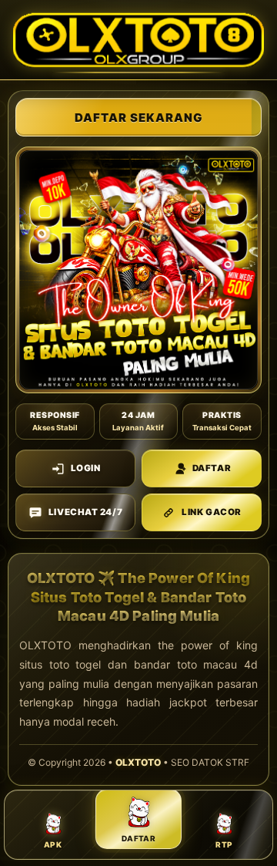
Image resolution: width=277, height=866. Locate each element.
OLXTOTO (138, 762)
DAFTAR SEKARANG (139, 117)
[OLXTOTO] (138, 40)
